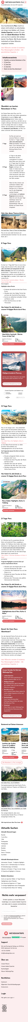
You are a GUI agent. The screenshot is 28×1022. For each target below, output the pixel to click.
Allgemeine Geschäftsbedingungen (10, 984)
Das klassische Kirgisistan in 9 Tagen (11, 883)
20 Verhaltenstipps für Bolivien (9, 867)
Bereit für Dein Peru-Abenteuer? (12, 69)
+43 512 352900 (5, 950)
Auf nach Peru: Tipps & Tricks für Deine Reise (13, 230)
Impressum (4, 982)
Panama (3, 850)
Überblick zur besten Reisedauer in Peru (15, 60)
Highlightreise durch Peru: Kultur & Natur (14, 612)
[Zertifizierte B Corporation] (14, 1008)
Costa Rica (4, 837)
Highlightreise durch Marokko (9, 881)
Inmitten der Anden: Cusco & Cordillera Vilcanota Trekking (9, 745)
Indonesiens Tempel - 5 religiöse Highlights (12, 862)
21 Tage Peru (7, 66)
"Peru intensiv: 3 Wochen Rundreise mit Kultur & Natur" (14, 556)
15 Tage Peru (7, 64)
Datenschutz (4, 987)
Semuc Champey (5, 852)
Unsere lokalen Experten (7, 966)
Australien (4, 854)
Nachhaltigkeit (5, 969)
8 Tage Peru (7, 62)
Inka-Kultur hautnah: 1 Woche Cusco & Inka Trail (12, 335)
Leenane (3, 846)
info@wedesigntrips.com (8, 953)
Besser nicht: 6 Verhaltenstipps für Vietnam (13, 864)
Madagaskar (4, 841)
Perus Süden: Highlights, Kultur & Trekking (13, 502)
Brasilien (3, 848)
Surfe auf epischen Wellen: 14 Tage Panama (13, 879)
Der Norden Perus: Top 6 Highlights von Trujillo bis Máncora (13, 809)
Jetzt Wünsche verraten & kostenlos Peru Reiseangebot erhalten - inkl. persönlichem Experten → (13, 50)
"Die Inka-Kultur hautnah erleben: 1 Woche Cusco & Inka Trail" (12, 281)
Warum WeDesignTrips (7, 971)
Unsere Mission (5, 964)
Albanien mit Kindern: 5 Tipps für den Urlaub (13, 869)
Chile (2, 839)
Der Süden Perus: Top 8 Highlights (10, 782)
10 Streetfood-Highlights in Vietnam (10, 871)
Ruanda (3, 835)
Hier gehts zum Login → (7, 997)
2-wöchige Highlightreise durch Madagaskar (13, 885)
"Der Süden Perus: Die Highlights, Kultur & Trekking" (12, 442)
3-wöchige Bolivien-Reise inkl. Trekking (11, 887)
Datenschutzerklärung (15, 915)
